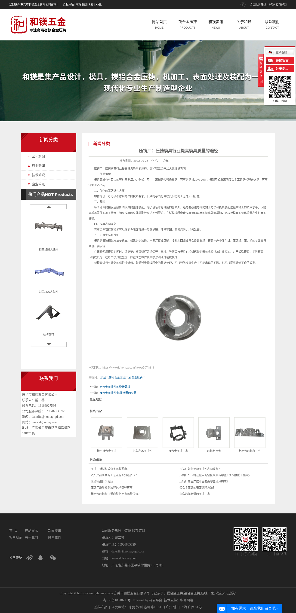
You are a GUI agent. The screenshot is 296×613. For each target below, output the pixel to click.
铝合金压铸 (192, 593)
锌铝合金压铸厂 (118, 377)
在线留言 (282, 60)
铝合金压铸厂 (137, 377)
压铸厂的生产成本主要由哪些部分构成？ (204, 481)
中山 (154, 607)
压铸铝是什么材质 (102, 481)
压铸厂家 (207, 593)
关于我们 (31, 537)
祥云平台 (155, 600)
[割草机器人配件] (49, 225)
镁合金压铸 (187, 24)
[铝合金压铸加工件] (249, 432)
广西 (191, 607)
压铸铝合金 (214, 451)
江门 (161, 607)
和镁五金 (157, 168)
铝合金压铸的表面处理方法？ (197, 487)
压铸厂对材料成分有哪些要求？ (110, 469)
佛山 (176, 607)
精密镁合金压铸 (106, 451)
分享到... (282, 68)
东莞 (132, 607)
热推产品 (100, 607)
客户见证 (15, 537)
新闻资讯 (54, 530)
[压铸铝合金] (214, 432)
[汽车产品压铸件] (142, 432)
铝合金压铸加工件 (250, 451)
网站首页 (159, 24)
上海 (184, 607)
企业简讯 (38, 184)
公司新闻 (38, 156)
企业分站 (68, 4)
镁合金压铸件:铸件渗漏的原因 (118, 393)
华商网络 (186, 600)
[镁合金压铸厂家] (178, 432)
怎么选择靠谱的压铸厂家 (194, 494)
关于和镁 (244, 24)
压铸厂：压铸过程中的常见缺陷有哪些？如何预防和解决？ (215, 475)
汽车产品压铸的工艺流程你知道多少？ (114, 475)
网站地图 (81, 4)
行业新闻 (38, 166)
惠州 (147, 607)
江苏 (198, 607)
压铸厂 (98, 168)
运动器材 (48, 331)
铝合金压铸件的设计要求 (115, 387)
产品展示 (31, 530)
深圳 (139, 607)
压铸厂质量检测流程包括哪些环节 (112, 487)
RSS (91, 4)
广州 (169, 607)
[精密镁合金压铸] (106, 432)
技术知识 (38, 175)
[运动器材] (49, 310)
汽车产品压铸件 (142, 451)
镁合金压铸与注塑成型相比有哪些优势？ (116, 494)
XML (99, 4)
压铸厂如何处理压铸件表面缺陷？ (200, 469)
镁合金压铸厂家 (178, 451)
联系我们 (272, 24)
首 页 (13, 530)
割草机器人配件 (48, 247)
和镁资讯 (215, 24)
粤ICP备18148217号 (117, 600)
